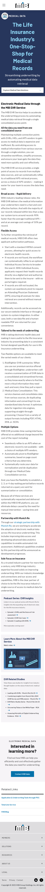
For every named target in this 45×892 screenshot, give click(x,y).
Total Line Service (8, 805)
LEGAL (4, 872)
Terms (4, 880)
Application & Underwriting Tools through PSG (20, 797)
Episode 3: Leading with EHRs (18, 621)
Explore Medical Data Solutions (15, 90)
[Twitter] (41, 880)
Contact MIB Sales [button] (22, 774)
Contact (19, 880)
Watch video (8, 645)
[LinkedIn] (36, 880)
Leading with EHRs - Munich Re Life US (21, 693)
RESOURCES (7, 855)
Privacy (12, 880)
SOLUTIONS (6, 846)
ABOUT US (6, 863)
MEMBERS (6, 838)
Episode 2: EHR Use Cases (17, 618)
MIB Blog (5, 812)
